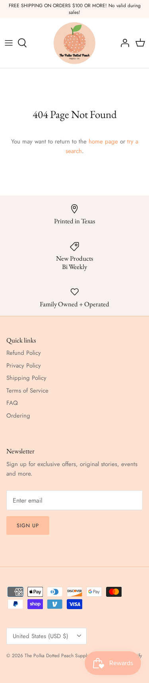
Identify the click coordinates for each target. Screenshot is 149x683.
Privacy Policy (23, 365)
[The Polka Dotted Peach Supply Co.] (74, 43)
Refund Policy (23, 352)
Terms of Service (27, 390)
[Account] (123, 43)
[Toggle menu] (8, 43)
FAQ (12, 403)
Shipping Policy (26, 377)
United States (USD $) (40, 636)
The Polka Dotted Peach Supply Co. (61, 655)
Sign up (28, 525)
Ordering (18, 415)
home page (103, 141)
